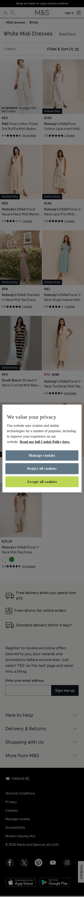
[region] (42, 448)
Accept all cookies (42, 481)
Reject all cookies (41, 468)
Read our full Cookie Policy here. (45, 442)
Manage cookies (42, 455)
